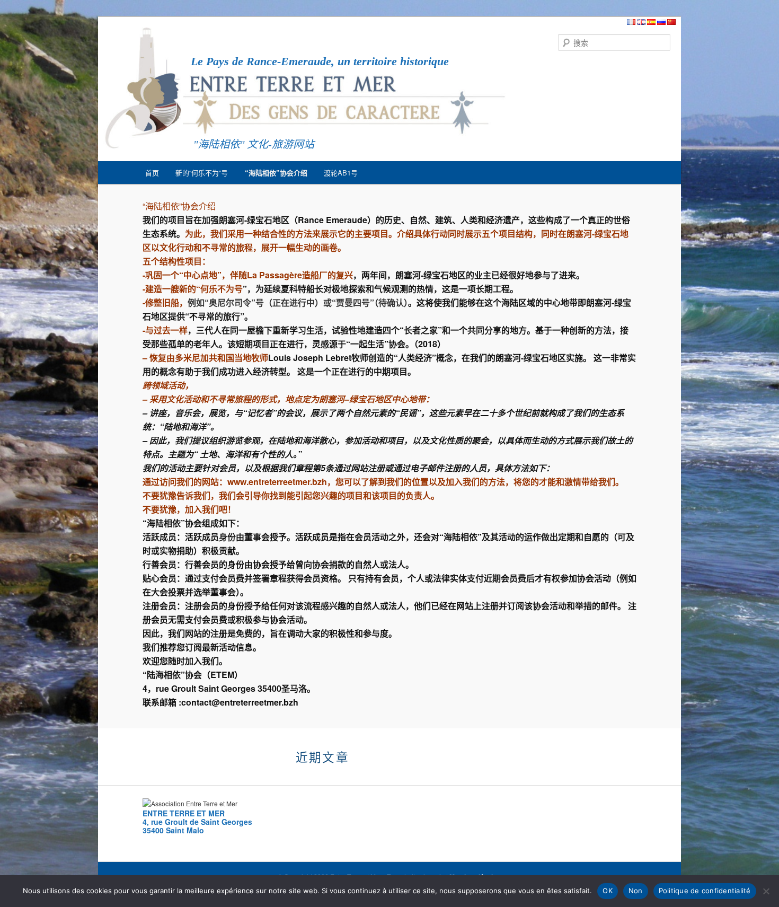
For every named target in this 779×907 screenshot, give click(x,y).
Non (635, 890)
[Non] (765, 891)
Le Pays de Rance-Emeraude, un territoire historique (320, 61)
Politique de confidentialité (705, 890)
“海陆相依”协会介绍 (276, 173)
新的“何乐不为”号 (201, 173)
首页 (152, 173)
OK (608, 890)
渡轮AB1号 (341, 173)
